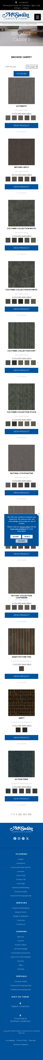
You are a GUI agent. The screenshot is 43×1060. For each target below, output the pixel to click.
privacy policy (25, 527)
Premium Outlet (20, 892)
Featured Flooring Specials (20, 896)
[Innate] (27, 485)
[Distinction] (33, 240)
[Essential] (14, 485)
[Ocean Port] (15, 791)
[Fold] (20, 362)
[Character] (14, 240)
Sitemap (20, 969)
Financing (20, 920)
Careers (21, 941)
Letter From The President (21, 957)
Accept (16, 537)
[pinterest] (23, 838)
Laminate (20, 871)
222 (20, 814)
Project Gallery (20, 945)
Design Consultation (20, 916)
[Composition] (27, 240)
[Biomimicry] (21, 213)
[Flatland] (33, 179)
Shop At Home (20, 912)
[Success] (33, 607)
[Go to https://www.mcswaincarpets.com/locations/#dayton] (20, 1005)
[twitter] (27, 838)
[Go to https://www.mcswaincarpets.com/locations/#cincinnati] (20, 1019)
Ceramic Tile (21, 879)
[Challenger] (21, 580)
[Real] (33, 118)
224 (29, 814)
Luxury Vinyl (20, 875)
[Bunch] (14, 362)
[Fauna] (27, 179)
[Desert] (14, 179)
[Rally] (27, 607)
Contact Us (20, 924)
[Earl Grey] (28, 791)
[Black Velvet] (25, 730)
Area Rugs (21, 883)
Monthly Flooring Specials (21, 990)
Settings (21, 541)
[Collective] (20, 240)
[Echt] (14, 118)
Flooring (11, 24)
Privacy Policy (22, 1040)
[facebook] (15, 838)
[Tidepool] (21, 764)
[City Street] (35, 791)
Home (4, 24)
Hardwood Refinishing (20, 887)
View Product (21, 125)
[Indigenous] (20, 485)
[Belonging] (21, 458)
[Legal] (27, 118)
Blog (21, 965)
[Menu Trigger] (37, 17)
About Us (20, 937)
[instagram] (19, 838)
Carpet (20, 859)
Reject (27, 537)
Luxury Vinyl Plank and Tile (21, 867)
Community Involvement (20, 953)
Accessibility (10, 1040)
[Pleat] (27, 362)
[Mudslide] (21, 641)
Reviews (21, 961)
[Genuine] (20, 118)
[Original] (33, 485)
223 (25, 814)
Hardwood (20, 863)
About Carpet (19, 24)
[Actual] (21, 91)
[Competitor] (20, 607)
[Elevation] (20, 179)
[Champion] (14, 607)
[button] (21, 2)
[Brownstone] (21, 791)
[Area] (21, 152)
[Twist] (33, 362)
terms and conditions (18, 529)
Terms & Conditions (20, 1044)
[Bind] (21, 335)
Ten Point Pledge (20, 949)
